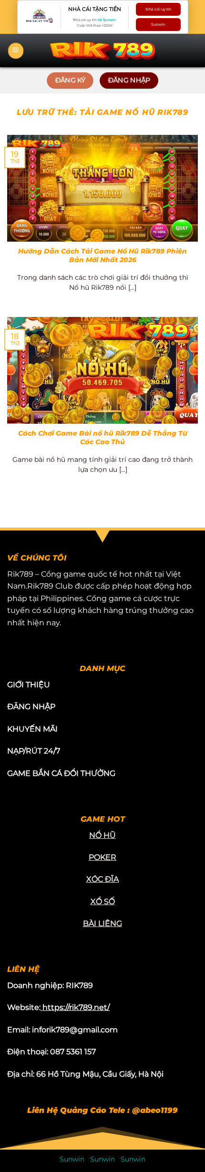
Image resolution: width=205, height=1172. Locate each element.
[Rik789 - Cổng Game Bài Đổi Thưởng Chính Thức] (102, 50)
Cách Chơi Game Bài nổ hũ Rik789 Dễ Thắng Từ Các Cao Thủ (102, 437)
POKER (102, 857)
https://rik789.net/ (76, 1007)
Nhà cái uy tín (158, 9)
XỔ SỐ (103, 901)
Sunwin (158, 24)
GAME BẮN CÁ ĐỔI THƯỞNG (61, 773)
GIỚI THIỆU (28, 684)
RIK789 (79, 985)
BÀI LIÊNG (102, 923)
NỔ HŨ (102, 835)
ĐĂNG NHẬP (31, 706)
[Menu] (16, 50)
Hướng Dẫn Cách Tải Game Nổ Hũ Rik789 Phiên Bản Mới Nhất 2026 (102, 255)
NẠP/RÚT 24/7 (33, 750)
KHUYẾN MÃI (32, 729)
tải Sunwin (107, 20)
